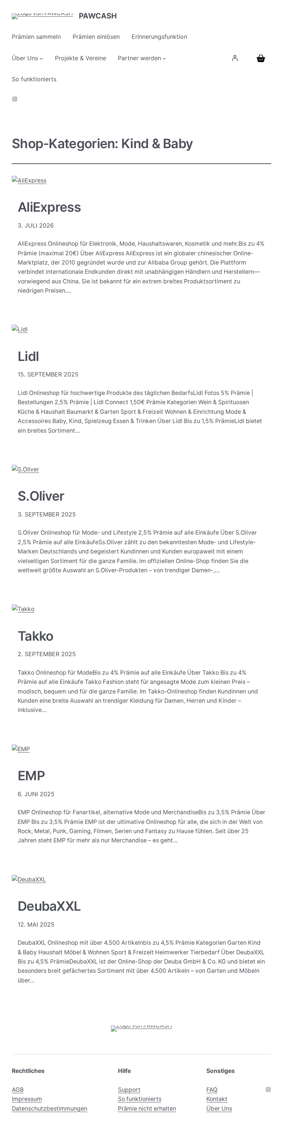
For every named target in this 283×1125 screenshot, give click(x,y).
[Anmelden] (234, 58)
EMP (31, 775)
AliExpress (49, 207)
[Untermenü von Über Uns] (41, 58)
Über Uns (219, 1108)
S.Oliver (41, 496)
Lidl (28, 356)
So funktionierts (139, 1098)
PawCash (98, 15)
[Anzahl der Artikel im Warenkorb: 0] (262, 58)
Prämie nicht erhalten (147, 1108)
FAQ (211, 1089)
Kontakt (216, 1098)
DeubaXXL (49, 906)
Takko (35, 636)
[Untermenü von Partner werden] (164, 58)
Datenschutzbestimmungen (49, 1108)
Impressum (27, 1098)
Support (129, 1089)
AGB (18, 1089)
